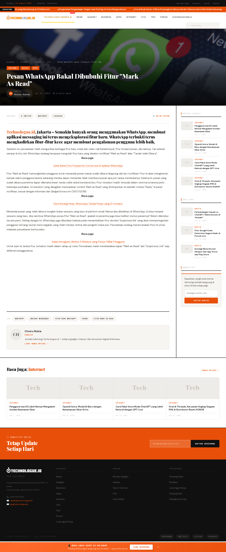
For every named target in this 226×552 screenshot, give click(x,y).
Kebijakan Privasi (178, 499)
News (80, 17)
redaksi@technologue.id (21, 500)
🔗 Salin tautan (161, 116)
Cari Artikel (118, 499)
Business (106, 17)
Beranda (11, 62)
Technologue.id (21, 131)
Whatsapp (19, 318)
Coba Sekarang (141, 547)
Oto (143, 17)
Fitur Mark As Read (103, 318)
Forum (164, 17)
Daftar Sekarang (205, 443)
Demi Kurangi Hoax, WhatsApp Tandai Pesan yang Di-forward (88, 203)
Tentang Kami (182, 3)
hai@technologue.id (19, 504)
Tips (153, 17)
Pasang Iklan (175, 493)
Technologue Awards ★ (58, 17)
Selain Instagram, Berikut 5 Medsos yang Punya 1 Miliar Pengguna (88, 241)
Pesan (84, 318)
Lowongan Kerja (182, 17)
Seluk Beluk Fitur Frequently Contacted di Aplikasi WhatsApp (88, 165)
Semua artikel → (210, 370)
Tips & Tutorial (120, 488)
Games (116, 482)
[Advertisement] (88, 281)
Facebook (58, 116)
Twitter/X (183, 536)
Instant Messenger (39, 318)
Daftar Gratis (201, 300)
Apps (119, 17)
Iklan (206, 3)
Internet (131, 17)
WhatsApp (42, 116)
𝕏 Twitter (26, 116)
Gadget (92, 17)
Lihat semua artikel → (36, 343)
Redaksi (197, 3)
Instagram (167, 536)
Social (38, 62)
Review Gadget (120, 476)
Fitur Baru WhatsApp (65, 318)
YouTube (198, 536)
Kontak (216, 3)
